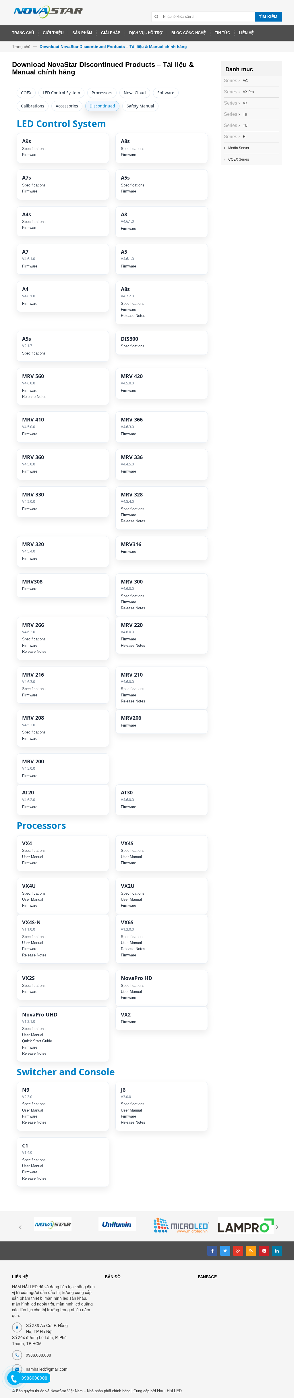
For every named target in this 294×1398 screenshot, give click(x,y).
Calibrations (32, 106)
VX (244, 103)
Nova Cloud (135, 92)
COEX (26, 92)
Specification (131, 937)
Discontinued (102, 106)
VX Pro (247, 92)
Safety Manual (140, 106)
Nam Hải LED (169, 1390)
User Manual (32, 857)
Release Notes (133, 315)
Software (165, 92)
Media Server (238, 148)
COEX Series (238, 159)
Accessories (67, 106)
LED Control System (61, 92)
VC (244, 81)
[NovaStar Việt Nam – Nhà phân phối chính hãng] (48, 14)
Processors (102, 92)
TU (244, 126)
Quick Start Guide (37, 1041)
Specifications (34, 149)
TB (244, 114)
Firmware (29, 155)
